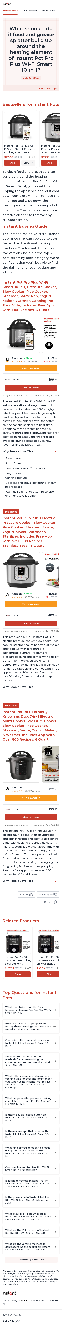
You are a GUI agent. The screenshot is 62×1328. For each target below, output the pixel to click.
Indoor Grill (48, 10)
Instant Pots (10, 10)
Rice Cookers (30, 10)
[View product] (20, 139)
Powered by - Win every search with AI (30, 1302)
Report (48, 902)
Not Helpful (46, 894)
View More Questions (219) (31, 1260)
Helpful (24, 894)
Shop (12, 163)
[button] (55, 88)
